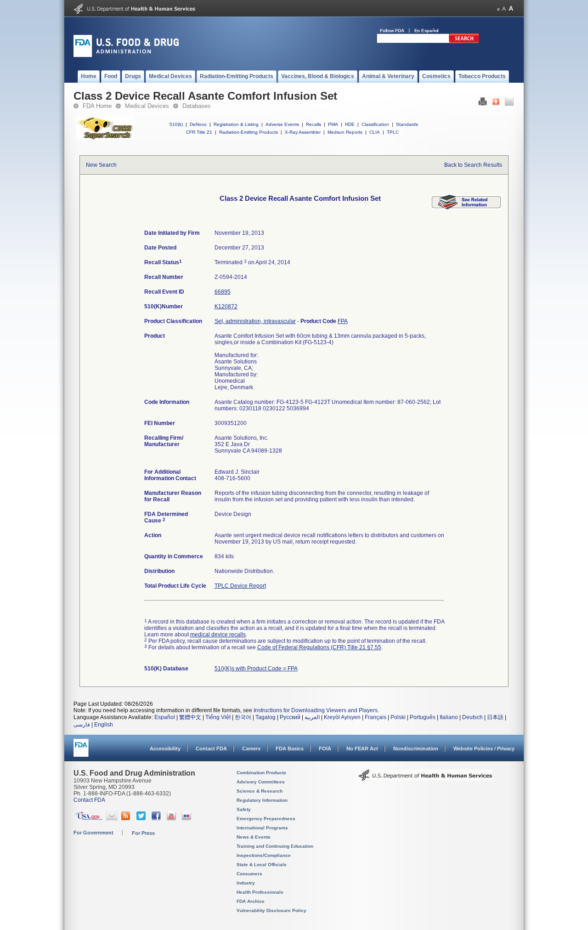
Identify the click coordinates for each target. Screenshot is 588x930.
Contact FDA (211, 748)
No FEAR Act (362, 748)
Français (375, 717)
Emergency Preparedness (266, 818)
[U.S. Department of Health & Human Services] (425, 778)
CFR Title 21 (199, 132)
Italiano (449, 717)
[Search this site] (464, 41)
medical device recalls (218, 634)
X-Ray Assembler (303, 132)
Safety (244, 809)
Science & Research (260, 791)
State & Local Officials (262, 864)
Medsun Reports (345, 132)
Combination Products (261, 772)
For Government (93, 832)
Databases (196, 105)
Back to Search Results (473, 165)
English (103, 724)
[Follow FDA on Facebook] (157, 818)
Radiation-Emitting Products (248, 132)
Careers (251, 748)
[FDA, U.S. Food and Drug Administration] (126, 55)
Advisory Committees (261, 781)
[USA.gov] (88, 818)
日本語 (495, 717)
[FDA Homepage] (81, 752)
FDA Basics (290, 748)
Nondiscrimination (415, 748)
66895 (223, 292)
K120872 (226, 306)
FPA (343, 321)
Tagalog (265, 717)
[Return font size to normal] (504, 8)
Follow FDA (392, 30)
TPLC (393, 132)
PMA (333, 124)
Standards (407, 124)
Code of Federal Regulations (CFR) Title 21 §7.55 (319, 647)
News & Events (254, 836)
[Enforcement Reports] (466, 207)
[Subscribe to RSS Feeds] (127, 818)
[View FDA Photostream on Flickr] (187, 818)
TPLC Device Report (240, 586)
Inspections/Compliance (264, 855)
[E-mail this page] (509, 104)
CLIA (374, 132)
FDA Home (97, 105)
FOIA (325, 748)
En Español (426, 30)
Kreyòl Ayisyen (342, 717)
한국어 (243, 717)
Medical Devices (147, 105)
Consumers (249, 873)
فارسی (82, 724)
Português (422, 717)
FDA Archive (251, 901)
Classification (375, 124)
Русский (290, 717)
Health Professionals (260, 892)
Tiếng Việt (218, 717)
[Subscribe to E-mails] (112, 818)
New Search (101, 165)
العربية (312, 717)
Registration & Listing (236, 124)
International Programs (262, 827)
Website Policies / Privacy (483, 748)
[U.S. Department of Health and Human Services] (134, 12)
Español (164, 717)
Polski (398, 717)
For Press (143, 833)
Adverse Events (282, 124)
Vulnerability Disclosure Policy (271, 910)
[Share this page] (496, 104)
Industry (246, 882)
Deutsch (472, 717)
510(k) (176, 124)
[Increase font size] (511, 8)
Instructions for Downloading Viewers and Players (316, 710)
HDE (350, 124)
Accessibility (165, 748)
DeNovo (198, 124)
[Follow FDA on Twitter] (142, 818)
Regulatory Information (262, 800)
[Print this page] (482, 104)
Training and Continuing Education (275, 846)
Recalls (313, 124)
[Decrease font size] (498, 8)
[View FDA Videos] (172, 818)
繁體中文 (190, 717)
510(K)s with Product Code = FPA (256, 668)
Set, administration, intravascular (255, 321)
